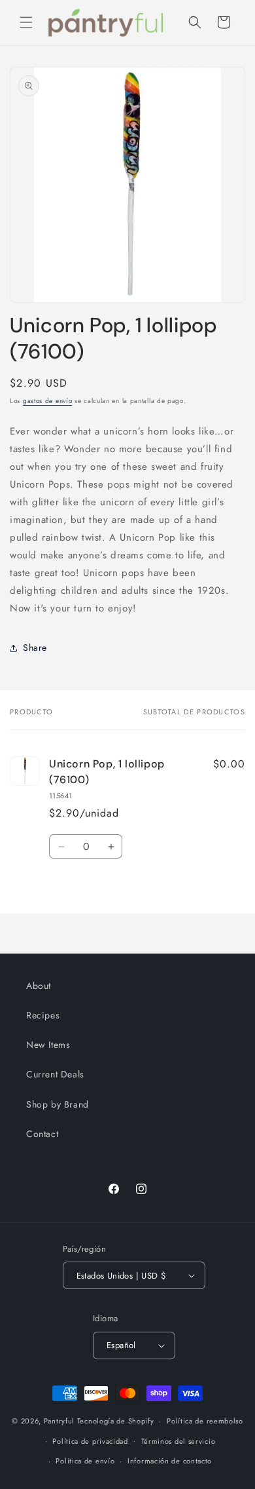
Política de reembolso (205, 1421)
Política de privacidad (90, 1441)
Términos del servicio (178, 1441)
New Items (48, 1044)
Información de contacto (170, 1461)
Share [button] (35, 647)
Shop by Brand (57, 1104)
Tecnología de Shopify (115, 1421)
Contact (42, 1133)
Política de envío (85, 1461)
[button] (26, 22)
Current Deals (55, 1074)
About (38, 985)
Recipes (43, 1015)
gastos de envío (48, 401)
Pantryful (59, 1421)
